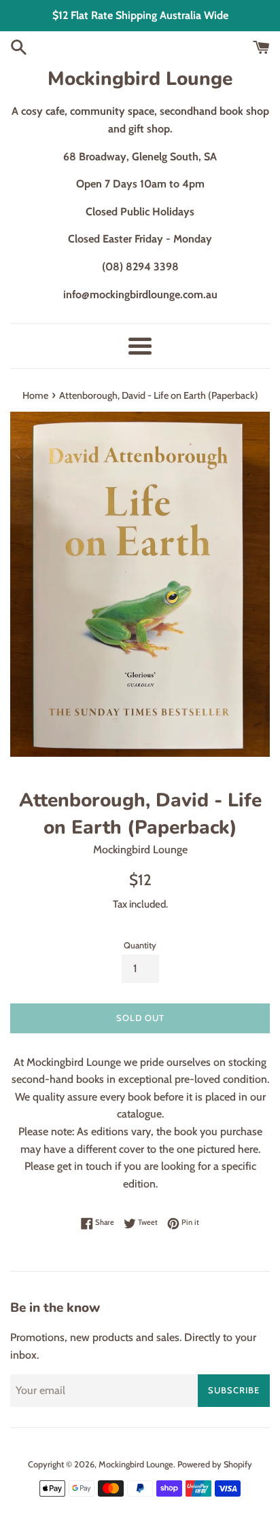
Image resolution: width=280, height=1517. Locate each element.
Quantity (140, 945)
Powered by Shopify (214, 1464)
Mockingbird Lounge (140, 79)
